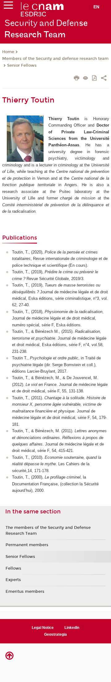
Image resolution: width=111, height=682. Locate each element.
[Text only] (85, 79)
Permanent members (27, 544)
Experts (13, 579)
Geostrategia (55, 634)
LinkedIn (71, 628)
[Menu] (8, 6)
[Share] (103, 79)
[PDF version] (94, 79)
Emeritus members (25, 591)
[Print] (76, 79)
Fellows (13, 568)
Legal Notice (43, 628)
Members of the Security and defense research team (55, 58)
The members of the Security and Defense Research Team (48, 530)
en (96, 6)
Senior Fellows (22, 65)
